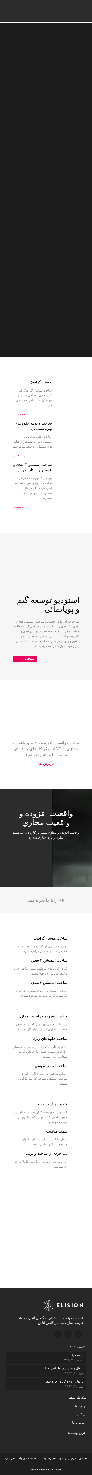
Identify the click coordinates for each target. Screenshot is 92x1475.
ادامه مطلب (21, 414)
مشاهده (29, 658)
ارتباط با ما (79, 1422)
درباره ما (80, 1406)
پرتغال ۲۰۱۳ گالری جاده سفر (64, 1381)
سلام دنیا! (77, 1355)
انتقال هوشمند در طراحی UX (64, 1368)
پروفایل (81, 1414)
